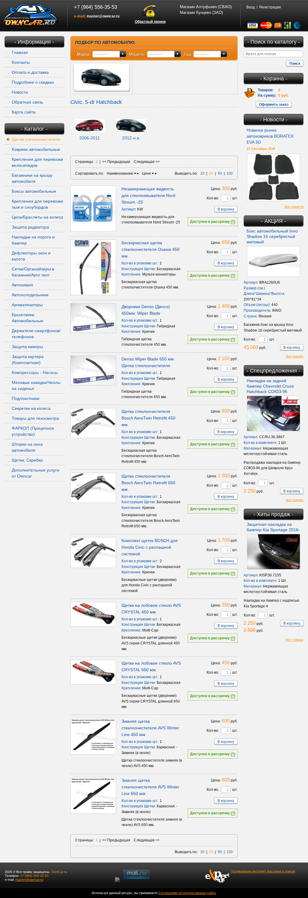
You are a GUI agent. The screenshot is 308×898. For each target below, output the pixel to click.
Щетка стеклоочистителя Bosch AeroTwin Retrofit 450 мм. (148, 418)
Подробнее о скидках (33, 82)
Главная (20, 52)
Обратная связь (27, 102)
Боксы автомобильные (34, 191)
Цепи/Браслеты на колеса (37, 217)
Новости (20, 92)
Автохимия (22, 284)
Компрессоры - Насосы (35, 372)
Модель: (137, 54)
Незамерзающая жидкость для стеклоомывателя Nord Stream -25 (148, 195)
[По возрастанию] (138, 173)
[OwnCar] (31, 15)
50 (220, 173)
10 (202, 173)
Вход (250, 7)
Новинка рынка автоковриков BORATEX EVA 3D (270, 136)
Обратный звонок (150, 22)
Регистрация (270, 7)
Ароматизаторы (27, 304)
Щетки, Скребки (27, 460)
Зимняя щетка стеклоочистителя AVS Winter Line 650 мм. (150, 787)
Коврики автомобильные (36, 149)
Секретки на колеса (31, 408)
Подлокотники (25, 398)
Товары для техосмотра (35, 418)
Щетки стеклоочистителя (36, 139)
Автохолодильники (30, 294)
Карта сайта (23, 112)
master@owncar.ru (103, 16)
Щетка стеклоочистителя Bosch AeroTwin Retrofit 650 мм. (148, 483)
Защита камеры (27, 346)
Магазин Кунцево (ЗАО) (201, 12)
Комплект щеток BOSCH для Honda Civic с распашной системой (150, 547)
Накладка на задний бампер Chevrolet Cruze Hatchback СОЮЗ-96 (270, 386)
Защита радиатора (30, 227)
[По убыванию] (135, 173)
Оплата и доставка (30, 72)
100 (229, 173)
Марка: (84, 54)
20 (211, 173)
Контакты (21, 62)
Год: (188, 54)
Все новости (294, 206)
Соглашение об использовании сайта (187, 893)
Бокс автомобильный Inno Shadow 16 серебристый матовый (272, 236)
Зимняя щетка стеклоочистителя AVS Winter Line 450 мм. (150, 728)
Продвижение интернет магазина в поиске (263, 871)
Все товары (294, 356)
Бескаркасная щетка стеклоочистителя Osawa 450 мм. (151, 249)
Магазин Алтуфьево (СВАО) (206, 7)
